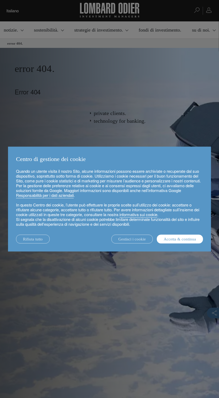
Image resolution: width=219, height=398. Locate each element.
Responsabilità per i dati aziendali (45, 195)
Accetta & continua (180, 239)
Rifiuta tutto (33, 239)
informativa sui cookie (138, 214)
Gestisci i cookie (132, 239)
